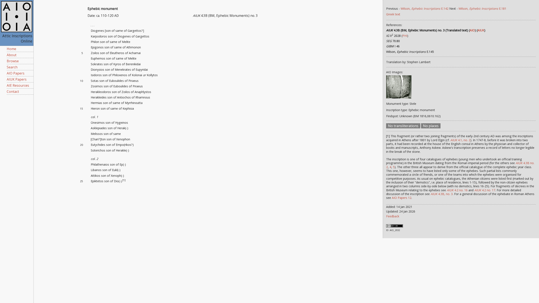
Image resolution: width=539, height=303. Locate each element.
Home (11, 49)
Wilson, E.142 (424, 9)
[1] (123, 180)
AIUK (481, 30)
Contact (13, 91)
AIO (472, 30)
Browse (13, 61)
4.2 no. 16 (457, 190)
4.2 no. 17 (484, 190)
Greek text (393, 14)
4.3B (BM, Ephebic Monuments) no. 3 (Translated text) (427, 30)
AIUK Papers (17, 79)
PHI (404, 36)
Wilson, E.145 (410, 52)
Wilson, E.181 (482, 9)
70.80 (393, 41)
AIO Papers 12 (401, 198)
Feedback (392, 216)
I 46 (393, 46)
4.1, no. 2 (460, 140)
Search (12, 67)
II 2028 (393, 36)
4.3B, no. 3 (442, 194)
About (11, 55)
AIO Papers (15, 73)
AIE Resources (18, 85)
